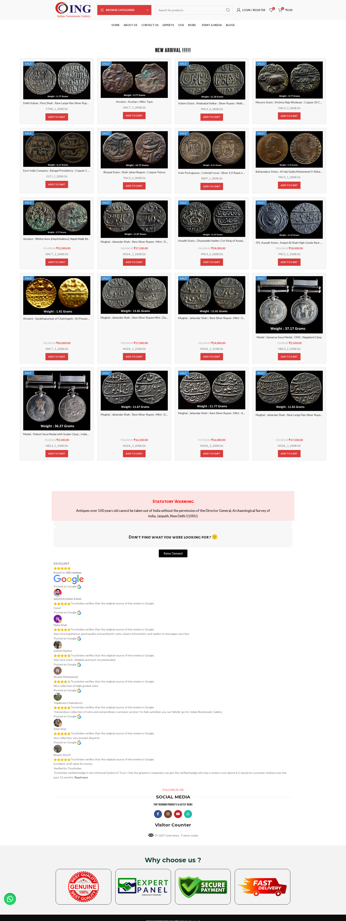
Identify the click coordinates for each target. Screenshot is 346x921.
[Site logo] (73, 9)
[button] (10, 899)
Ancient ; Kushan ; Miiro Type (134, 101)
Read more (81, 777)
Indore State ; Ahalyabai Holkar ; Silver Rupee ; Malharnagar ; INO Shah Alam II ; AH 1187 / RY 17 (238, 103)
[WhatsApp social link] (188, 814)
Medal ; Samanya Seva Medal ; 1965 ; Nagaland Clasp (289, 337)
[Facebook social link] (158, 814)
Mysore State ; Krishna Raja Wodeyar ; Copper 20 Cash (290, 102)
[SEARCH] (228, 10)
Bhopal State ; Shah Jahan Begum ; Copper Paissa (134, 172)
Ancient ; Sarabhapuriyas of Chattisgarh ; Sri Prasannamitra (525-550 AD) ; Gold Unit (75, 318)
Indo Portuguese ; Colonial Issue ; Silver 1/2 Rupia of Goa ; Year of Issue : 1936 (227, 172)
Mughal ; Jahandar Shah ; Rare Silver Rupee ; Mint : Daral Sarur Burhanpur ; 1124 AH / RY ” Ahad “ (161, 241)
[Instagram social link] (168, 814)
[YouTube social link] (178, 814)
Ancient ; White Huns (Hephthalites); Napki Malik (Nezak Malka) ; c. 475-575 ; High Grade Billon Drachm (87, 239)
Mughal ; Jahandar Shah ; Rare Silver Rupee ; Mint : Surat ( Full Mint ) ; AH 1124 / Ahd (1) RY (234, 318)
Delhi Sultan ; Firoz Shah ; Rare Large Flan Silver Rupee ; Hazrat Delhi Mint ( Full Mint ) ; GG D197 (82, 103)
